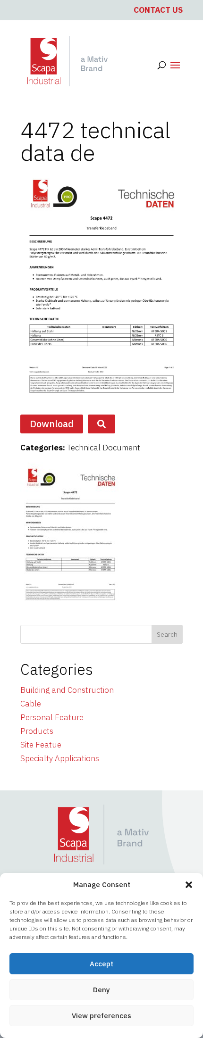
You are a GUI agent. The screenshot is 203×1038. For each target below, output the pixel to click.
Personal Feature (52, 717)
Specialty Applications (59, 758)
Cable (30, 703)
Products (36, 731)
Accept (101, 963)
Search (167, 634)
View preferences (101, 1015)
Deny (101, 989)
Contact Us (158, 10)
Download (52, 423)
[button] (189, 884)
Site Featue (40, 744)
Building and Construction (67, 690)
